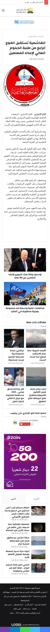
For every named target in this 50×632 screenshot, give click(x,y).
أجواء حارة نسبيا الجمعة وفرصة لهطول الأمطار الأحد (17, 554)
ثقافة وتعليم (32, 36)
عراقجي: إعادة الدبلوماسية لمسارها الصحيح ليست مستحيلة (16, 355)
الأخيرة (36, 499)
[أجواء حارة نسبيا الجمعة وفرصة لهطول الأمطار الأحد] (38, 554)
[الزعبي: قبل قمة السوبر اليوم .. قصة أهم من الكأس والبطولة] (38, 568)
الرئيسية (41, 36)
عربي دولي (8, 605)
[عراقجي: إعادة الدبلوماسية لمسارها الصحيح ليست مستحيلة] (14, 338)
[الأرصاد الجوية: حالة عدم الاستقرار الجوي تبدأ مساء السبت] (36, 338)
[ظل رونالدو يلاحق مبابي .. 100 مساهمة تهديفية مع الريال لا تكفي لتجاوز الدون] (14, 376)
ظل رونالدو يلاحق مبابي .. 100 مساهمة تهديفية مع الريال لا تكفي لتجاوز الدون (15, 395)
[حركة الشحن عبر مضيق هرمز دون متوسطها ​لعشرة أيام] (38, 541)
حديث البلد (26, 609)
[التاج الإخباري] (25, 10)
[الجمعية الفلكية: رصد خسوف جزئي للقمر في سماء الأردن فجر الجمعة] (38, 527)
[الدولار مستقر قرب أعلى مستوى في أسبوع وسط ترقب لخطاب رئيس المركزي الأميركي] (38, 511)
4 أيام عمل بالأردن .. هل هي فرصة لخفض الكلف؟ (26, 2)
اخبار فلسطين (18, 605)
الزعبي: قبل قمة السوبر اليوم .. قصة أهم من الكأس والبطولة (17, 568)
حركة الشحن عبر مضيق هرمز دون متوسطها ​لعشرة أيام (18, 541)
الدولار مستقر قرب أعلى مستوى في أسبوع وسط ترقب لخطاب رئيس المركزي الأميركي (17, 512)
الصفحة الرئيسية (40, 605)
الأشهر (13, 499)
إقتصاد (34, 609)
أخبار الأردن (29, 605)
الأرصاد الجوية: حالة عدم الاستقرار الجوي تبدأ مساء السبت (36, 355)
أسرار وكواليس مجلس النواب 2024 (28, 613)
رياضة (12, 613)
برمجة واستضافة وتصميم (31, 625)
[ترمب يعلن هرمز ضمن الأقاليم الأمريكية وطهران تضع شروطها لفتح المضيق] (36, 376)
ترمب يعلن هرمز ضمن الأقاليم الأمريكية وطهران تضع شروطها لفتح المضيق (37, 395)
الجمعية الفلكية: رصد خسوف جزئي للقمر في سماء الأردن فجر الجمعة (17, 527)
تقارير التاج (17, 609)
